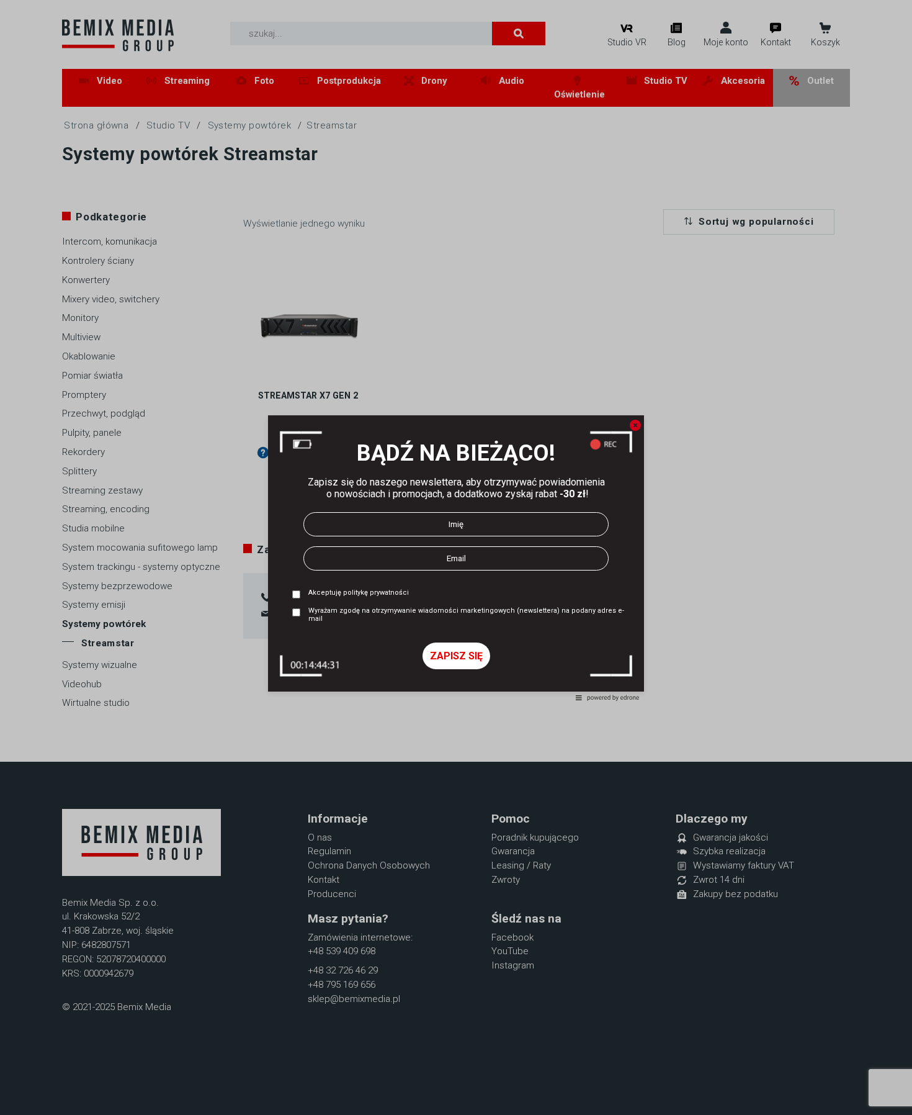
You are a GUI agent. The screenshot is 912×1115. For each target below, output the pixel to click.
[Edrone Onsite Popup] (456, 557)
